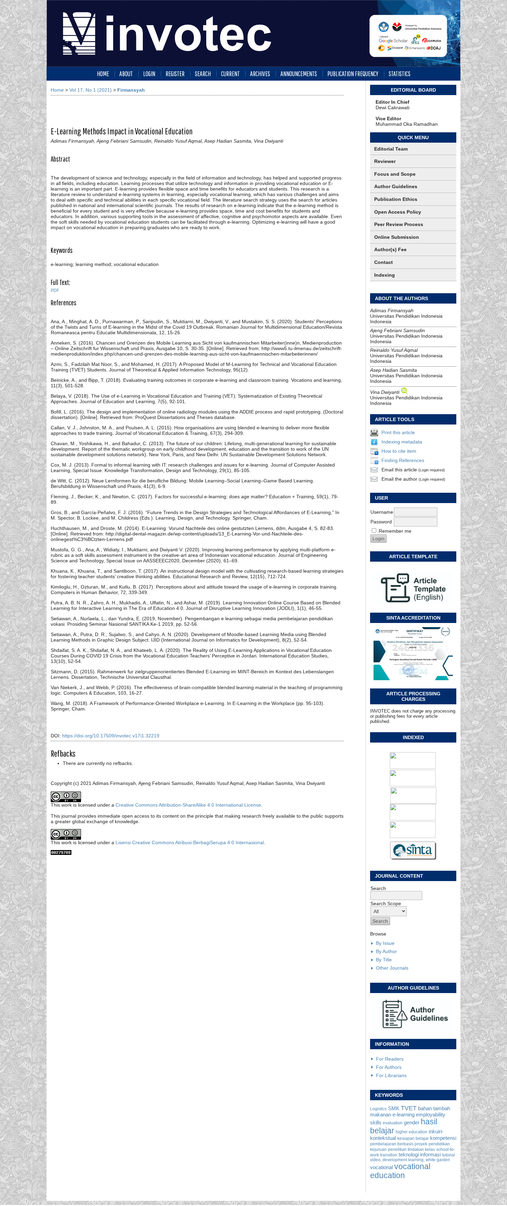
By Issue (385, 943)
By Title (384, 959)
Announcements (298, 74)
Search (203, 74)
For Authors (388, 1067)
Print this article (398, 432)
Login (149, 74)
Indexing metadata (401, 441)
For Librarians (391, 1075)
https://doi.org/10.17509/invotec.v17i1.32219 (110, 735)
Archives (260, 74)
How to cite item (398, 451)
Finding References (402, 460)
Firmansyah (131, 90)
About (126, 74)
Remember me (395, 531)
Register (175, 74)
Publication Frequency (352, 74)
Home (103, 74)
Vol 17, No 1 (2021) (90, 90)
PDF (55, 290)
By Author (386, 951)
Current (230, 74)
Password (381, 521)
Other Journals (392, 968)
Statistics (399, 74)
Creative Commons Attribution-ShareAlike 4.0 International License (188, 805)
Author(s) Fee (390, 249)
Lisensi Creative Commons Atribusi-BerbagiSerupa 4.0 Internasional (190, 842)
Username (381, 512)
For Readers (390, 1059)
